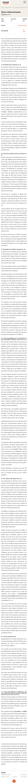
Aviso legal (24, 776)
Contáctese (23, 774)
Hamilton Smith (22, 25)
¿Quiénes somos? (6, 774)
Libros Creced (5, 776)
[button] (24, 2)
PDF (24, 31)
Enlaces (15, 776)
